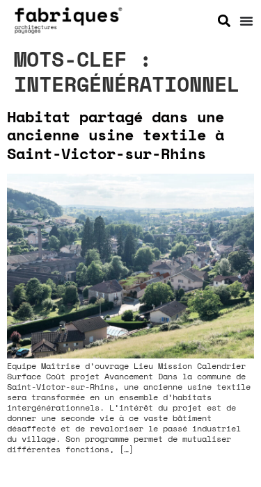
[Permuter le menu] (246, 21)
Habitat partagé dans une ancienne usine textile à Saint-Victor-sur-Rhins (115, 135)
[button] (224, 20)
